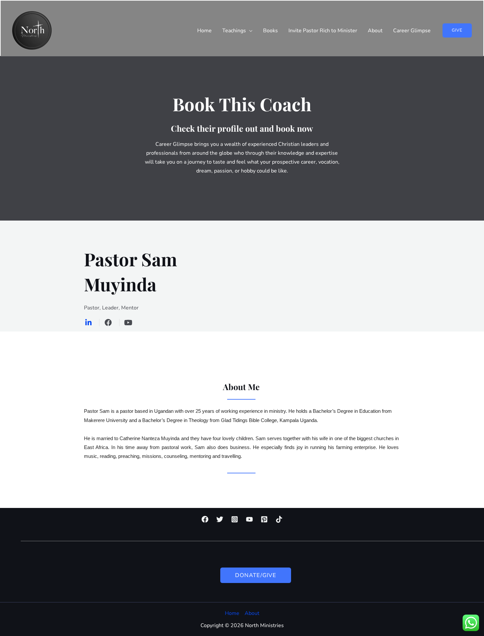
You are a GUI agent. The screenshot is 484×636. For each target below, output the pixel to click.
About (252, 613)
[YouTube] (249, 519)
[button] (457, 30)
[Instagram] (234, 519)
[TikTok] (279, 519)
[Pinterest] (264, 519)
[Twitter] (219, 519)
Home (232, 613)
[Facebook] (205, 519)
